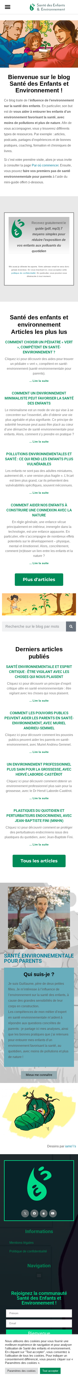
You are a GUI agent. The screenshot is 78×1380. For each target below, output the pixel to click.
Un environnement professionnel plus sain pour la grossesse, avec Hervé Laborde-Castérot (39, 769)
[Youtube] (53, 1213)
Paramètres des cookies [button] (21, 1370)
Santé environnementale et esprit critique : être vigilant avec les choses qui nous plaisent (39, 672)
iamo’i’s (70, 1146)
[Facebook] (34, 1213)
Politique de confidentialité (28, 1251)
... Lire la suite (39, 380)
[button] (7, 7)
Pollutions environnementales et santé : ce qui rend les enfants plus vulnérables (39, 459)
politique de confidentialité (23, 273)
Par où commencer (45, 165)
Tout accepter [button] (50, 1370)
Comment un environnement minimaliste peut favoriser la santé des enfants (39, 398)
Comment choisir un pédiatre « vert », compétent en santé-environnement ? (39, 347)
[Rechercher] (71, 626)
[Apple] (44, 1213)
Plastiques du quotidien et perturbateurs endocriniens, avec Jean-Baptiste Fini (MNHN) (39, 815)
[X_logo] (25, 1213)
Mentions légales (21, 1242)
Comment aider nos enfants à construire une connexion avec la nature (39, 510)
